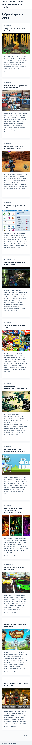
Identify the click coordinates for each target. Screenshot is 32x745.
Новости (15, 259)
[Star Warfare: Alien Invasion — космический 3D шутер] (16, 161)
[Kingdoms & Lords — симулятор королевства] (16, 639)
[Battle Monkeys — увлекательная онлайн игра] (16, 698)
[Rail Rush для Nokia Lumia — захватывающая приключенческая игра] (16, 525)
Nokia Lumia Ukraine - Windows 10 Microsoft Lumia (12, 4)
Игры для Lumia (8, 25)
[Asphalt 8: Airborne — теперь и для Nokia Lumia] (16, 582)
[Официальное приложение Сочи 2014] (16, 220)
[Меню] (29, 4)
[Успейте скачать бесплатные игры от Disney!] (16, 277)
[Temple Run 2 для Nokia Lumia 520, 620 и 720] (16, 43)
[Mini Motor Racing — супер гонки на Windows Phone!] (16, 100)
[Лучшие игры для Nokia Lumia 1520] (16, 340)
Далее (25, 735)
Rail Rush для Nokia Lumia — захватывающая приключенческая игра (14, 510)
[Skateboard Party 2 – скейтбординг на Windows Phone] (16, 401)
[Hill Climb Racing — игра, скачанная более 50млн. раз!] (16, 464)
